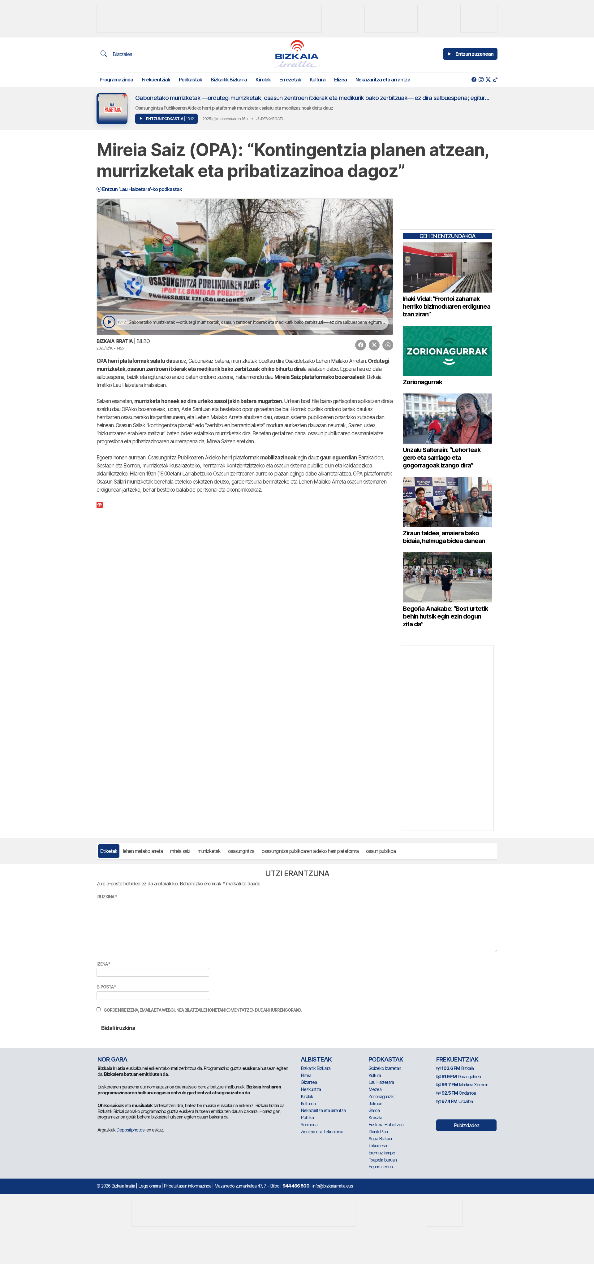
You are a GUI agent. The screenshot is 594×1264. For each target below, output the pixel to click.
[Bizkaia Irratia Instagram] (481, 80)
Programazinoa (116, 79)
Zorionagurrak (381, 1096)
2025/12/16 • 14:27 (110, 348)
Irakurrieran (378, 1146)
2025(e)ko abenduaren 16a (225, 118)
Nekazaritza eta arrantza (382, 79)
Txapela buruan (382, 1160)
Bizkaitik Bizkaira (229, 79)
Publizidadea (466, 1125)
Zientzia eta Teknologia (322, 1132)
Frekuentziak (156, 79)
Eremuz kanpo (381, 1153)
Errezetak (290, 79)
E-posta (106, 986)
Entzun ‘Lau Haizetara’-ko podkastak (141, 189)
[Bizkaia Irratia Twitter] (488, 80)
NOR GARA (112, 1059)
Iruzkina (107, 896)
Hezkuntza (311, 1089)
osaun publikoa (381, 851)
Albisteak (316, 1059)
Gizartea (309, 1082)
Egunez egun (380, 1167)
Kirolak (263, 79)
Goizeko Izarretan (384, 1068)
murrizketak (209, 851)
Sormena (309, 1124)
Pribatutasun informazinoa (187, 1186)
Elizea (340, 79)
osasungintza (241, 851)
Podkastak (190, 79)
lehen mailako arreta (143, 851)
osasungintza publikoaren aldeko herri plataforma (310, 851)
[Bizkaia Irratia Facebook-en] (473, 80)
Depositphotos (130, 1130)
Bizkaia (457, 1068)
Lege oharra (149, 1186)
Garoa (374, 1110)
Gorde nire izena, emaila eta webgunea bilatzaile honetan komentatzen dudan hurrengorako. (203, 1010)
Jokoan (375, 1103)
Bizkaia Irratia (115, 341)
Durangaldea (461, 1076)
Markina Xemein (464, 1085)
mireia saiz (180, 851)
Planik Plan (378, 1132)
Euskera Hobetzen (385, 1124)
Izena (103, 963)
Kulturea (308, 1103)
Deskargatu (272, 118)
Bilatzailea (121, 54)
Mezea (374, 1089)
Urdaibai (457, 1101)
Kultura (317, 79)
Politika (307, 1117)
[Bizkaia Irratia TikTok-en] (495, 80)
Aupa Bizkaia (380, 1138)
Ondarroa (458, 1093)
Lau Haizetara (381, 1082)
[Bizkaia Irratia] (297, 53)
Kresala (375, 1117)
